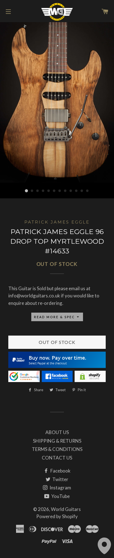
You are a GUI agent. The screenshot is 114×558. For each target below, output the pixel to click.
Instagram (60, 487)
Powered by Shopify (57, 516)
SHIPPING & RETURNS (57, 441)
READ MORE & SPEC (55, 317)
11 (82, 191)
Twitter (59, 479)
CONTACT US (57, 458)
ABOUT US (57, 432)
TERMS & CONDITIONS (57, 449)
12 (87, 191)
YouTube (60, 496)
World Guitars (66, 509)
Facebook (60, 471)
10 (76, 191)
